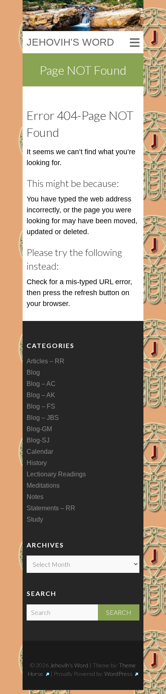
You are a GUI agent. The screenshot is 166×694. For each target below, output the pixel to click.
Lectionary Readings (56, 474)
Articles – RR (45, 361)
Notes (35, 496)
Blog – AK (41, 395)
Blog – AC (41, 383)
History (37, 462)
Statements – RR (51, 508)
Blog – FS (41, 406)
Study (35, 519)
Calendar (40, 451)
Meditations (43, 485)
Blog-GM (39, 429)
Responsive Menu (134, 43)
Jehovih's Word (70, 42)
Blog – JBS (43, 417)
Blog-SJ (38, 440)
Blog (33, 372)
